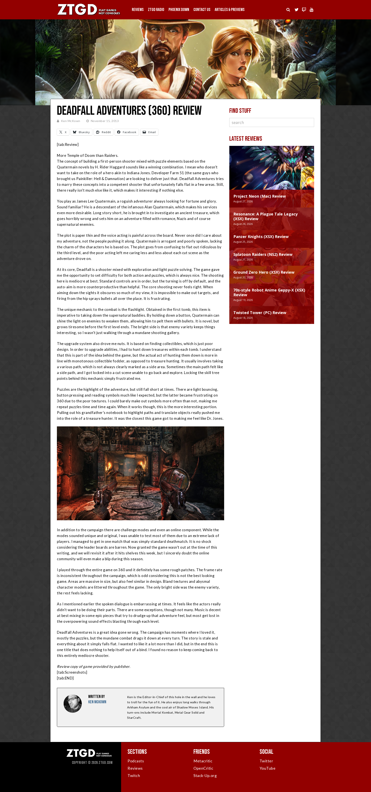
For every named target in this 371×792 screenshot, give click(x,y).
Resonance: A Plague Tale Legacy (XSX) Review (265, 216)
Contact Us (201, 10)
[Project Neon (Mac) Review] (271, 172)
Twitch (134, 775)
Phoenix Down (179, 10)
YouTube (268, 768)
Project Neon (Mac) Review (259, 196)
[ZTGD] (89, 15)
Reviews (138, 10)
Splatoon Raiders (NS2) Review (262, 254)
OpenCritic (203, 768)
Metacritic (202, 760)
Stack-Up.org (205, 775)
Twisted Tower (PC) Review (259, 312)
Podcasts (136, 760)
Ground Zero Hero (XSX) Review (263, 272)
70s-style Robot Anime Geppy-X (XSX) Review (269, 292)
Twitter (266, 760)
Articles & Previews (230, 10)
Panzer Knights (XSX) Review (261, 236)
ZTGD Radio (156, 10)
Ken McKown (70, 121)
